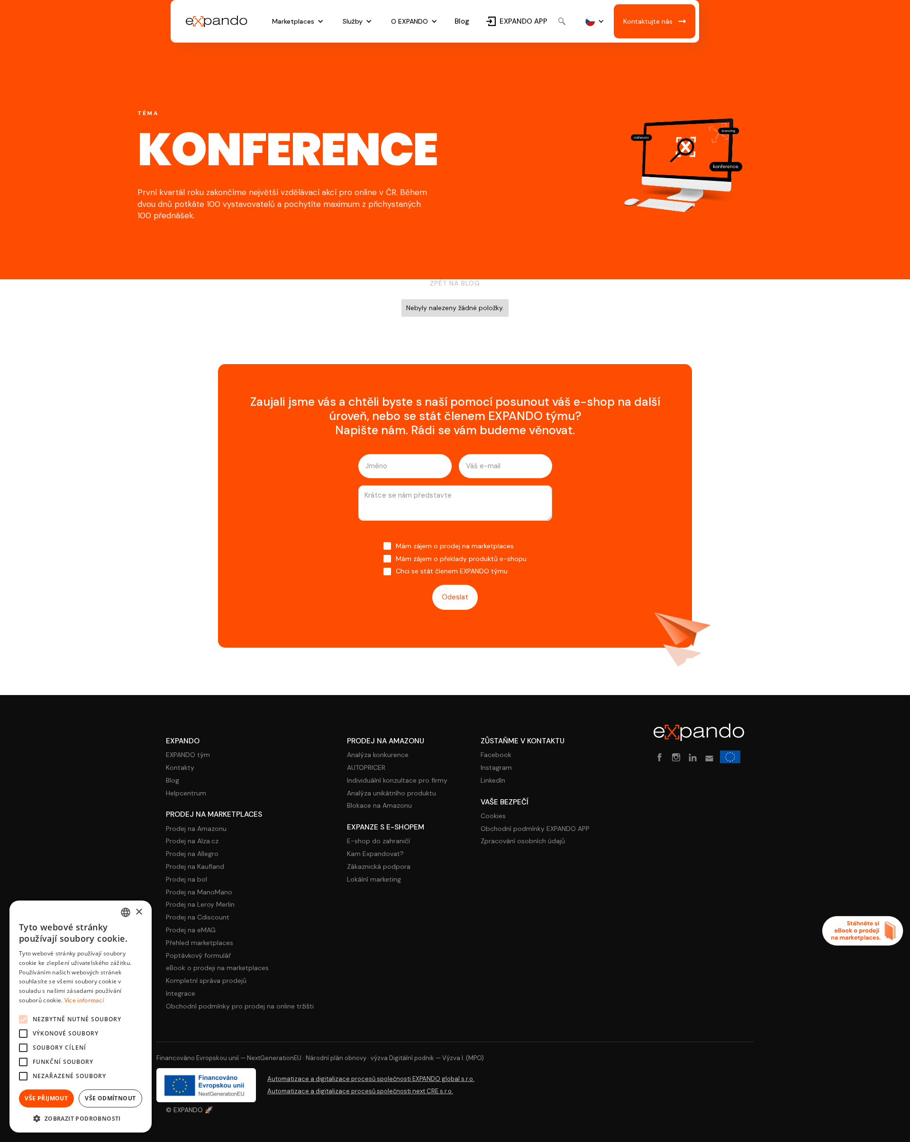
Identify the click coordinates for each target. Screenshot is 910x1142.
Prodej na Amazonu (196, 829)
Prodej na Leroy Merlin (200, 905)
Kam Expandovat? (375, 854)
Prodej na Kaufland (195, 867)
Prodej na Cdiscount (197, 917)
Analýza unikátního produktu (391, 793)
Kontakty (180, 768)
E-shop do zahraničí (378, 841)
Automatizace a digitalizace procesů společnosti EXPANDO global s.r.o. (370, 1079)
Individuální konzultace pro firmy (397, 780)
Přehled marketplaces (199, 943)
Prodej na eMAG (191, 930)
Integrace (180, 994)
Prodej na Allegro (192, 854)
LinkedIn (493, 780)
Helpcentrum (186, 793)
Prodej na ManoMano (199, 892)
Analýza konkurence (378, 755)
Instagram (496, 768)
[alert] (80, 1017)
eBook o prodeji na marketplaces (217, 968)
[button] (298, 21)
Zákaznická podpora (378, 867)
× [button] (138, 912)
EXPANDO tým (188, 755)
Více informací (84, 1000)
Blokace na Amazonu (379, 806)
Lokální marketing (374, 879)
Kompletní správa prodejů (206, 981)
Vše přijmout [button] (46, 1098)
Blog (462, 21)
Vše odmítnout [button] (110, 1098)
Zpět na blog (455, 283)
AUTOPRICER (366, 768)
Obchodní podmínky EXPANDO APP (535, 829)
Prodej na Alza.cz (192, 841)
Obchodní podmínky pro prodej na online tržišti (240, 1006)
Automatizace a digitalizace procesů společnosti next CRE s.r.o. (360, 1091)
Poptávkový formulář (198, 956)
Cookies (493, 816)
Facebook (496, 755)
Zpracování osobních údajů (523, 841)
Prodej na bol (186, 879)
